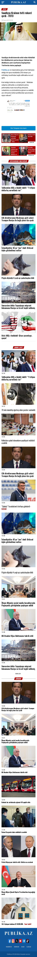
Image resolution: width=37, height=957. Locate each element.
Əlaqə (22, 947)
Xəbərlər (16, 947)
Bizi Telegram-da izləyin (18, 128)
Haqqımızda (9, 947)
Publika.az (5, 70)
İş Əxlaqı (29, 947)
